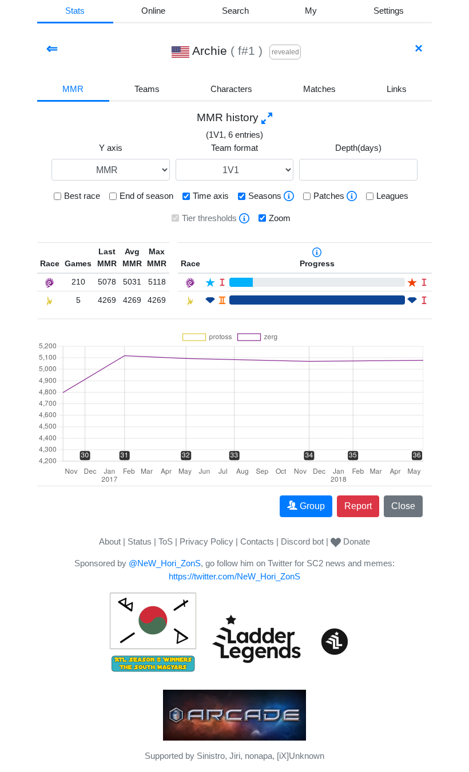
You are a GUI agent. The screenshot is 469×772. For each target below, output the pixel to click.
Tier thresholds (209, 218)
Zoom (280, 218)
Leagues (392, 196)
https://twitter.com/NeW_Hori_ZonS (234, 576)
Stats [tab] (75, 10)
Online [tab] (153, 10)
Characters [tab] (231, 89)
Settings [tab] (388, 10)
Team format (234, 148)
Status (140, 541)
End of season (146, 196)
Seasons (264, 196)
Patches (328, 196)
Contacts (257, 541)
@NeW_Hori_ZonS (165, 563)
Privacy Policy (206, 541)
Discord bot (302, 541)
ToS (165, 541)
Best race (82, 196)
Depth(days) (358, 148)
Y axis (110, 148)
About (110, 541)
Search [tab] (235, 10)
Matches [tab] (319, 89)
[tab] (311, 11)
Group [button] (312, 506)
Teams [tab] (147, 89)
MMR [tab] (73, 89)
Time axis (211, 196)
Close (403, 506)
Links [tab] (397, 89)
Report (358, 506)
